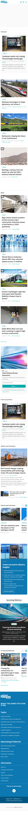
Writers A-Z (17, 798)
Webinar (14, 624)
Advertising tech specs (7, 751)
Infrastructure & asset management (11, 719)
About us (3, 767)
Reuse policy (4, 756)
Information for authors (7, 754)
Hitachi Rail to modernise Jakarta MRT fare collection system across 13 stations (12, 259)
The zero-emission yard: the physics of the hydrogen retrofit (10, 527)
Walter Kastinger (6, 142)
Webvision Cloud (18, 807)
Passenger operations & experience (11, 727)
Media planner (5, 748)
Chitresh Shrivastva (17, 106)
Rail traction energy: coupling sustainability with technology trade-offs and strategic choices (13, 470)
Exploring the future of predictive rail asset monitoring (14, 628)
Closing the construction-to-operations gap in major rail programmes (10, 671)
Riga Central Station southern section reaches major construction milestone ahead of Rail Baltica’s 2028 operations (13, 222)
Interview (3, 523)
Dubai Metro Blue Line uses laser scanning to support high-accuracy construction (14, 331)
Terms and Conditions (16, 390)
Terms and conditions (7, 775)
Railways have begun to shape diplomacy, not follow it (13, 103)
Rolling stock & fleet (6, 724)
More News (4, 341)
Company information (7, 769)
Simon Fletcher (13, 475)
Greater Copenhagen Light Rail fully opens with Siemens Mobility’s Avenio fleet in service (13, 295)
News (3, 215)
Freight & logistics (6, 730)
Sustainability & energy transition (10, 732)
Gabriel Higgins (16, 229)
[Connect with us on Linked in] (14, 790)
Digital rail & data (6, 716)
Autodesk (3, 680)
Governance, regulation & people (10, 735)
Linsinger (21, 140)
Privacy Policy (5, 391)
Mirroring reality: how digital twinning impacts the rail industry (18, 493)
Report (4, 53)
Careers (3, 772)
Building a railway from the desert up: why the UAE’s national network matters (12, 172)
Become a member (8, 591)
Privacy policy (5, 778)
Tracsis (20, 633)
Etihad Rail (14, 177)
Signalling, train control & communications (13, 722)
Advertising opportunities (8, 746)
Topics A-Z (9, 798)
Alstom (5, 681)
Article (4, 99)
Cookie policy (4, 780)
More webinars (4, 685)
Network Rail (9, 680)
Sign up (13, 386)
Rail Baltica (16, 680)
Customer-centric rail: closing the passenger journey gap (13, 57)
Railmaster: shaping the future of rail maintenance (13, 137)
